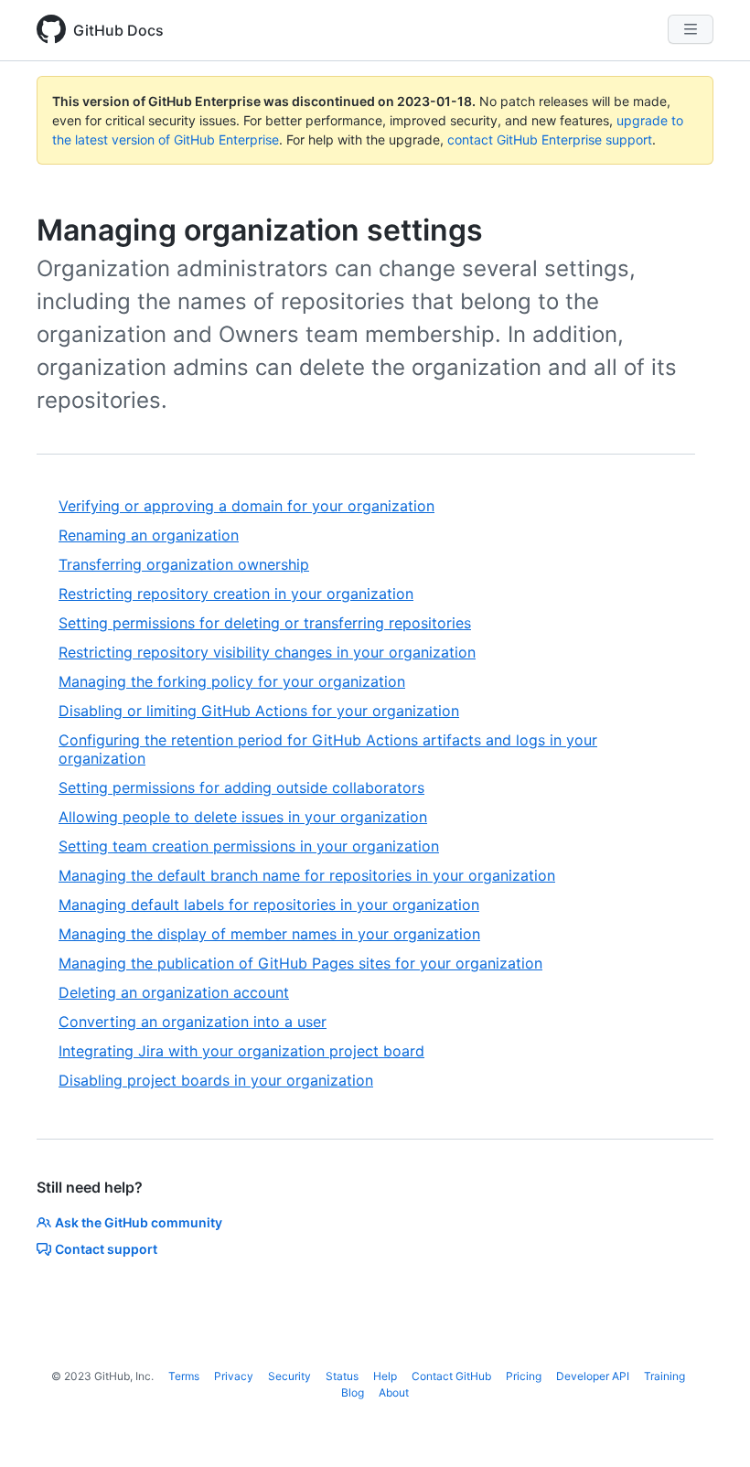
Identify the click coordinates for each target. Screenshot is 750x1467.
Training (664, 1376)
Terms (183, 1376)
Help (385, 1376)
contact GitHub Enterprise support (549, 139)
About (394, 1392)
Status (342, 1376)
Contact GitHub (451, 1376)
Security (289, 1376)
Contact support (106, 1249)
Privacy (233, 1376)
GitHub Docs (118, 30)
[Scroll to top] (709, 1426)
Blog (352, 1392)
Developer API (592, 1376)
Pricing (523, 1376)
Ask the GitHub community (138, 1222)
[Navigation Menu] (690, 29)
